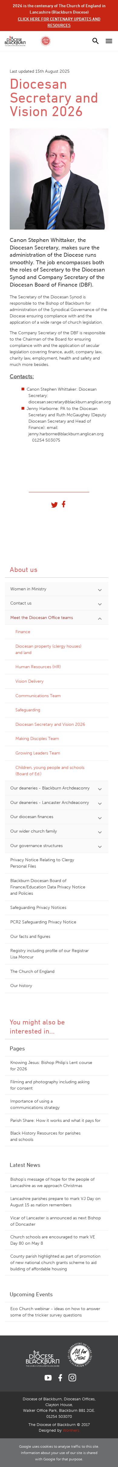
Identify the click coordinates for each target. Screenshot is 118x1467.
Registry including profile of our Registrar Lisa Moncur (49, 953)
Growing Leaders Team (37, 753)
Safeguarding (27, 710)
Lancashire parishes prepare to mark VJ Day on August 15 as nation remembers (55, 1201)
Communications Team (38, 696)
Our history (21, 985)
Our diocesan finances (31, 816)
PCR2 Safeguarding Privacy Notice (43, 922)
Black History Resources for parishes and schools (45, 1136)
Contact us (20, 603)
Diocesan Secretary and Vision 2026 (50, 724)
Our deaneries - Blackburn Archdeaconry (50, 788)
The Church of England (32, 971)
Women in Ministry (28, 589)
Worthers (71, 1430)
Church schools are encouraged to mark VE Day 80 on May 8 (52, 1240)
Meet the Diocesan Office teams (41, 617)
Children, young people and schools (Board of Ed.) (49, 770)
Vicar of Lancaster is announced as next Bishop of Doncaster (55, 1221)
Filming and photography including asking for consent (50, 1085)
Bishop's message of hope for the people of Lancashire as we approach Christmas (52, 1182)
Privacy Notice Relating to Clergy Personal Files (42, 863)
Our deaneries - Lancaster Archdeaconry (49, 802)
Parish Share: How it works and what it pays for (55, 1120)
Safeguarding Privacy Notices (38, 907)
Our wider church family (33, 831)
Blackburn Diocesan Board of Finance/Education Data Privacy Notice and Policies (47, 887)
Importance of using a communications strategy (35, 1104)
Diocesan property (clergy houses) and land (48, 649)
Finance (22, 632)
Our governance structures (36, 845)
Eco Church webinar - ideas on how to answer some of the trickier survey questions (55, 1312)
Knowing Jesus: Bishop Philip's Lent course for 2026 (51, 1065)
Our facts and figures (30, 936)
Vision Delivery (29, 681)
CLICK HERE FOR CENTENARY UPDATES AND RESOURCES (59, 22)
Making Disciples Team (37, 738)
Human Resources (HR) (38, 667)
